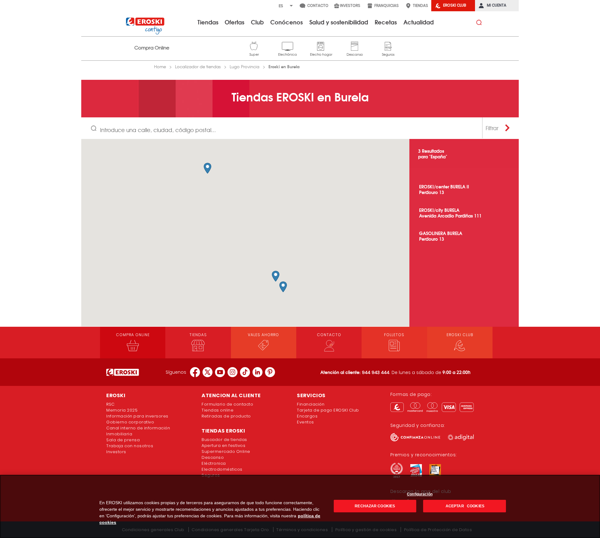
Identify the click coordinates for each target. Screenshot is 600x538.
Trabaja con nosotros (129, 446)
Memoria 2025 (122, 410)
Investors (116, 452)
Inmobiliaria (119, 434)
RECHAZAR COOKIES (375, 506)
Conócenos (286, 22)
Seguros (388, 45)
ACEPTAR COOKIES (464, 506)
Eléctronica (214, 463)
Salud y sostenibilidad (338, 22)
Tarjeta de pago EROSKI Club (328, 410)
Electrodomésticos (222, 469)
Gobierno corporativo (130, 422)
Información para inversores (137, 416)
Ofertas (234, 22)
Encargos (307, 416)
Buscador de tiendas (224, 440)
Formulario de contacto (227, 404)
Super (254, 45)
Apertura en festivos (223, 445)
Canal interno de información (138, 428)
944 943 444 (375, 372)
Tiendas (208, 22)
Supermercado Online (226, 451)
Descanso (354, 45)
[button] (207, 168)
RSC (110, 404)
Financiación (310, 404)
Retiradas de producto (226, 416)
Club (257, 22)
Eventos (305, 422)
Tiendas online (217, 410)
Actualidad (418, 22)
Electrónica (287, 45)
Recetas (386, 22)
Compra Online (151, 47)
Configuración (419, 494)
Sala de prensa (123, 440)
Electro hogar (321, 45)
